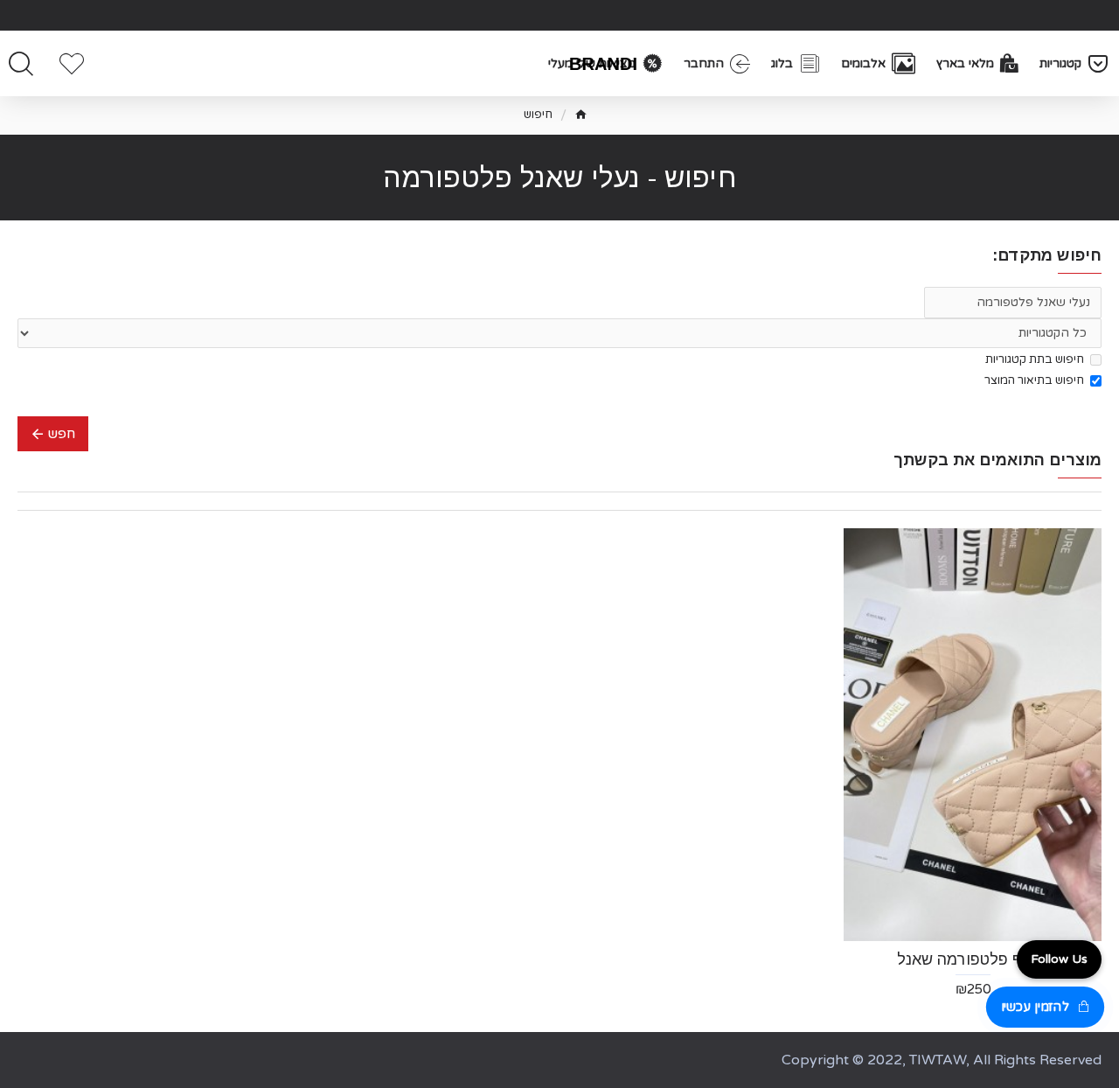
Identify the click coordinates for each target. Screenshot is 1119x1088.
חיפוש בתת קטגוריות (1034, 359)
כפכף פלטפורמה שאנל (973, 959)
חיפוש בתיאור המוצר (1034, 380)
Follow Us (1059, 959)
